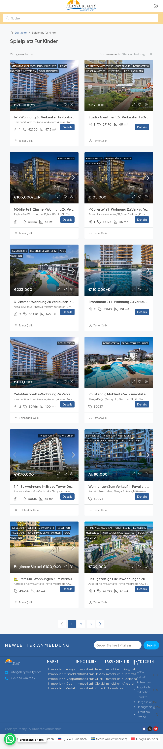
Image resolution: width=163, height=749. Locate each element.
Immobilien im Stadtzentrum (67, 674)
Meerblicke (124, 435)
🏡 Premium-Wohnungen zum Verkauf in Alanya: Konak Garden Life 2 (68, 579)
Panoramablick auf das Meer (103, 440)
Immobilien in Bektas (91, 674)
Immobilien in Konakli (91, 688)
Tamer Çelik (26, 140)
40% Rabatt (142, 674)
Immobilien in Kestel (61, 688)
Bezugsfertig (141, 66)
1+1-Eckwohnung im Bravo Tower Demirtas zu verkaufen (58, 486)
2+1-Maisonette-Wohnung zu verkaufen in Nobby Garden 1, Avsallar (67, 394)
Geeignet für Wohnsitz (118, 158)
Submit (151, 645)
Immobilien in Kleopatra (64, 678)
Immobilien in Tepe (89, 669)
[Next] (100, 624)
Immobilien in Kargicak (121, 669)
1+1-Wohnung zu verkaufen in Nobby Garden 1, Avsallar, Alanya (63, 117)
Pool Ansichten (48, 71)
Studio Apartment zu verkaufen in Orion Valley (124, 117)
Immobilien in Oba (60, 683)
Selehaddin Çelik (29, 417)
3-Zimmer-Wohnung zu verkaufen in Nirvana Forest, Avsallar (61, 302)
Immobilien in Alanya (61, 669)
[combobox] (137, 54)
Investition (29, 71)
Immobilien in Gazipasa (121, 678)
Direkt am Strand (143, 714)
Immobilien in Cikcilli (90, 678)
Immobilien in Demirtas (121, 674)
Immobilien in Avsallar (120, 683)
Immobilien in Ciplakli (91, 683)
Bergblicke (92, 435)
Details (67, 127)
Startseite (21, 32)
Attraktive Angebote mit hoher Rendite (34, 66)
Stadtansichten (95, 163)
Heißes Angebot (96, 71)
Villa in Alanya (114, 688)
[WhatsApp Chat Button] (10, 739)
